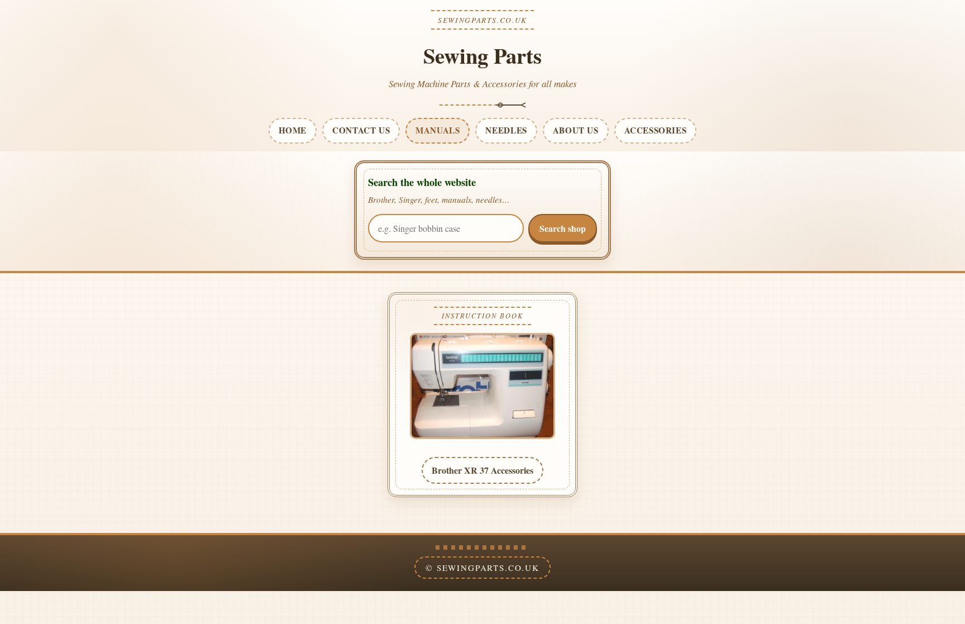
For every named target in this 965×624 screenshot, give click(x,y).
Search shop (562, 228)
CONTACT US (361, 130)
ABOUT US (576, 130)
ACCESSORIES (655, 130)
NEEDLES (506, 130)
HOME (293, 130)
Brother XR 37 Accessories (482, 470)
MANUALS (437, 130)
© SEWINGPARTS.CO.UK (482, 567)
